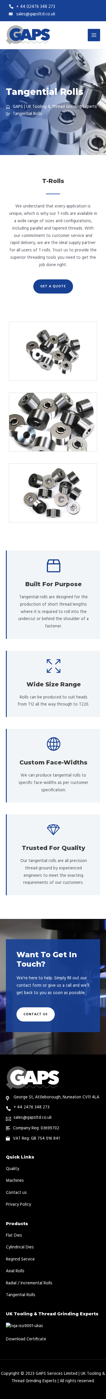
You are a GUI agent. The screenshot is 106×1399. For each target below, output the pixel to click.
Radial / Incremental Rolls (29, 1283)
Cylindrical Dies (20, 1247)
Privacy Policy (18, 1204)
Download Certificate (26, 1339)
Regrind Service (20, 1259)
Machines (15, 1180)
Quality (12, 1169)
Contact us (16, 1192)
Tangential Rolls (20, 1295)
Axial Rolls (15, 1271)
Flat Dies (14, 1235)
